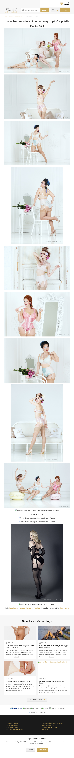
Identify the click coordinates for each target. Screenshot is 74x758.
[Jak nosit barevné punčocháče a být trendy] (54, 668)
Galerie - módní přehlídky (16, 16)
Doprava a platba (13, 725)
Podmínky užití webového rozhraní (52, 723)
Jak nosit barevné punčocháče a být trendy (51, 682)
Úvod (5, 16)
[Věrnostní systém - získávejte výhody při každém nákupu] (54, 633)
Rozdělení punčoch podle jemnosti (18, 681)
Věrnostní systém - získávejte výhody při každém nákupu (53, 646)
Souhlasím (42, 750)
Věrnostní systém (13, 727)
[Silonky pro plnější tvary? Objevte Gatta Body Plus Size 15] (20, 633)
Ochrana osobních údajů (49, 727)
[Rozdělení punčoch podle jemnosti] (20, 668)
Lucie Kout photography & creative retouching (24, 608)
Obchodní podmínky (48, 725)
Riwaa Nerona (64, 608)
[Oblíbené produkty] (53, 10)
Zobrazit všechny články (35, 699)
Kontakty (45, 729)
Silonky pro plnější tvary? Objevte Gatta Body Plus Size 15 (20, 646)
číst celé (16, 657)
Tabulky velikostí (13, 723)
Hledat (44, 10)
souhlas (28, 742)
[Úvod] (11, 10)
